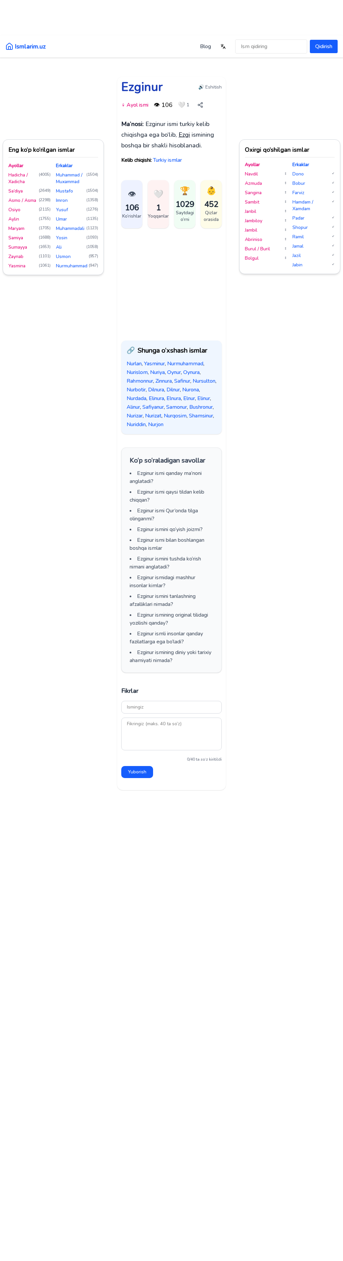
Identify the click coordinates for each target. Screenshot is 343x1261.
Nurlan (134, 363)
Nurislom (137, 372)
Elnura (173, 398)
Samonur (176, 407)
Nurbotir (136, 389)
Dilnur (173, 389)
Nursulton (204, 381)
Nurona (190, 389)
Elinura (156, 398)
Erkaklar (64, 165)
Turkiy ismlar (167, 160)
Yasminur (154, 363)
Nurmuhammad (185, 363)
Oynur (174, 372)
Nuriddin (136, 424)
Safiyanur (153, 407)
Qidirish (323, 46)
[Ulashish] (200, 105)
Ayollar (15, 165)
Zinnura (163, 381)
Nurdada (136, 398)
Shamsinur (201, 415)
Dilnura (156, 389)
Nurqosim (175, 415)
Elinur (203, 398)
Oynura (191, 372)
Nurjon (155, 424)
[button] (158, 204)
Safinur (182, 381)
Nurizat (153, 415)
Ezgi (184, 135)
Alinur (133, 407)
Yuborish (137, 772)
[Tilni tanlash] (223, 46)
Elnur (189, 398)
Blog (205, 46)
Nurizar (135, 415)
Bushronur (201, 407)
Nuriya (157, 372)
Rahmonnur (140, 381)
